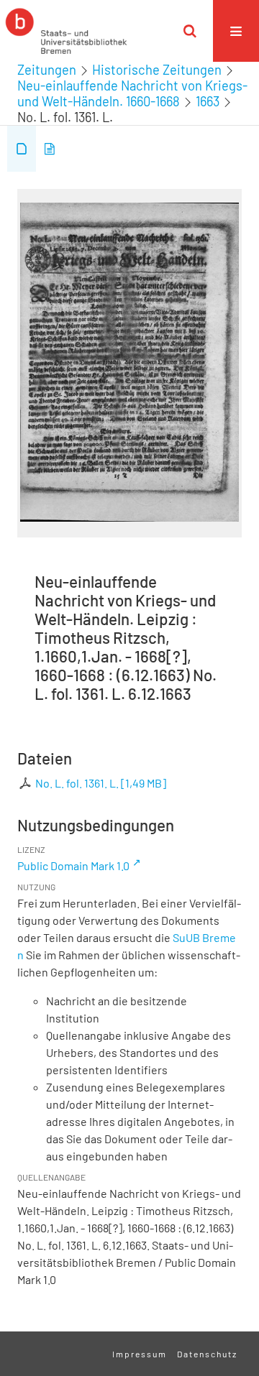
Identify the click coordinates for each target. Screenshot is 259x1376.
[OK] (190, 31)
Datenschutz (207, 1354)
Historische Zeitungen (157, 70)
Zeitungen (46, 70)
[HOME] (66, 30)
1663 (207, 101)
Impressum (139, 1354)
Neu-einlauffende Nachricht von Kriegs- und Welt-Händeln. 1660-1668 (132, 93)
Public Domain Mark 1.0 (73, 865)
